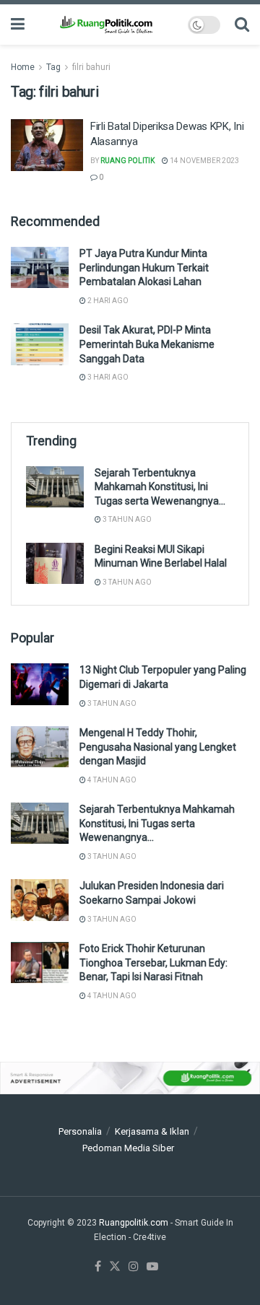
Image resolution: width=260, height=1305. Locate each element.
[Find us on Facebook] (98, 1267)
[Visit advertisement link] (130, 1078)
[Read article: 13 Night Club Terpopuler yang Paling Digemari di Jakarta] (40, 683)
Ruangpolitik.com (134, 1223)
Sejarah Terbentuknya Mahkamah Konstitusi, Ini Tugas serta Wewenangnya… (160, 487)
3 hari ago (107, 377)
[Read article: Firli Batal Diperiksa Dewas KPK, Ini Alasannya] (47, 145)
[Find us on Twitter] (115, 1267)
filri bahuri (91, 67)
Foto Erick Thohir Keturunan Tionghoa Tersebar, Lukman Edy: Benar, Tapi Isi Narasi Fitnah (153, 962)
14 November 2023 (203, 161)
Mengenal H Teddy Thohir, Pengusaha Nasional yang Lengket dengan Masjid (157, 747)
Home (23, 67)
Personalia (80, 1131)
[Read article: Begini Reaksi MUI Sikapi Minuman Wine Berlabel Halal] (55, 563)
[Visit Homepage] (106, 24)
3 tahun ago (126, 519)
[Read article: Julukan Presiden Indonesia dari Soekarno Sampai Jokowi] (40, 899)
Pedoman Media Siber (128, 1148)
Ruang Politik (127, 161)
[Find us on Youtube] (152, 1267)
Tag (53, 67)
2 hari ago (107, 301)
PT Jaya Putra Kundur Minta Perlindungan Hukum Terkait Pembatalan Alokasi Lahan (144, 267)
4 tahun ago (111, 780)
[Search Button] (242, 24)
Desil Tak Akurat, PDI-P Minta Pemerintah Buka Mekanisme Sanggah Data (146, 344)
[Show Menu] (18, 24)
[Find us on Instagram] (134, 1267)
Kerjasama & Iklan (152, 1131)
